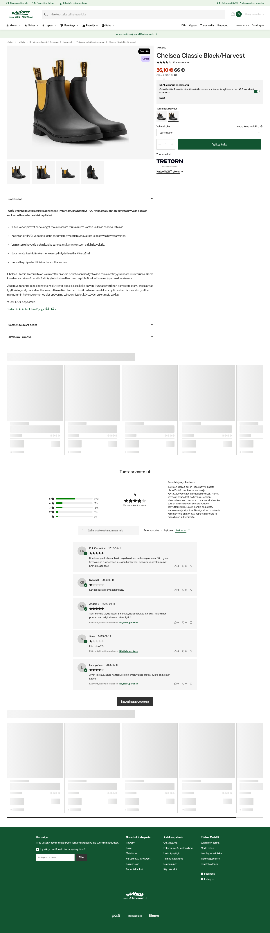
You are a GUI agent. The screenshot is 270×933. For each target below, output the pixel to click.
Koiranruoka (132, 864)
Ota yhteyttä (170, 842)
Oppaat (193, 25)
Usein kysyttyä (171, 853)
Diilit (183, 25)
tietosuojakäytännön (75, 849)
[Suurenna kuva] (80, 102)
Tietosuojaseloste (210, 858)
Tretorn (161, 48)
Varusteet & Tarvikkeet (138, 858)
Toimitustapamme (173, 858)
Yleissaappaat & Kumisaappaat (90, 42)
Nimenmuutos (242, 25)
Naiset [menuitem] (31, 25)
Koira (129, 848)
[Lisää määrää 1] (172, 144)
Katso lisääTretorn (168, 171)
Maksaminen (170, 864)
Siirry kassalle (253, 14)
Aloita (10, 42)
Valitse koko (219, 144)
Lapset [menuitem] (49, 25)
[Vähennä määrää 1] (160, 144)
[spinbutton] (166, 144)
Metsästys (131, 853)
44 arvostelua (179, 62)
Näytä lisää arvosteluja (135, 701)
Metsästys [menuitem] (69, 25)
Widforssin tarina (210, 842)
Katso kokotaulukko (248, 126)
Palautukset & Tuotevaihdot (178, 848)
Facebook (209, 873)
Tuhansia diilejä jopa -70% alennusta (134, 34)
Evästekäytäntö (209, 864)
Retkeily (21, 42)
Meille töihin (207, 848)
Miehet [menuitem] (13, 25)
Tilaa (81, 857)
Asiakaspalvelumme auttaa (252, 3)
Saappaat (67, 42)
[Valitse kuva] (18, 172)
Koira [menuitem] (108, 25)
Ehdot (162, 97)
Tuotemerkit (207, 25)
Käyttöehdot (170, 869)
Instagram (209, 879)
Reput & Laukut (134, 869)
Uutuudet (222, 25)
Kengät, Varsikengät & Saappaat (44, 42)
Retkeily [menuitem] (90, 25)
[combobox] (209, 132)
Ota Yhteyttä (258, 25)
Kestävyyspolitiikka (211, 853)
